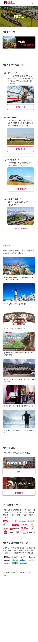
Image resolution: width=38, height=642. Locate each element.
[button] (31, 2)
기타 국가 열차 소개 (20, 228)
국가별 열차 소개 (20, 188)
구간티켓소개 (20, 149)
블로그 (19, 471)
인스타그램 (19, 493)
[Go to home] (9, 3)
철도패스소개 (20, 107)
